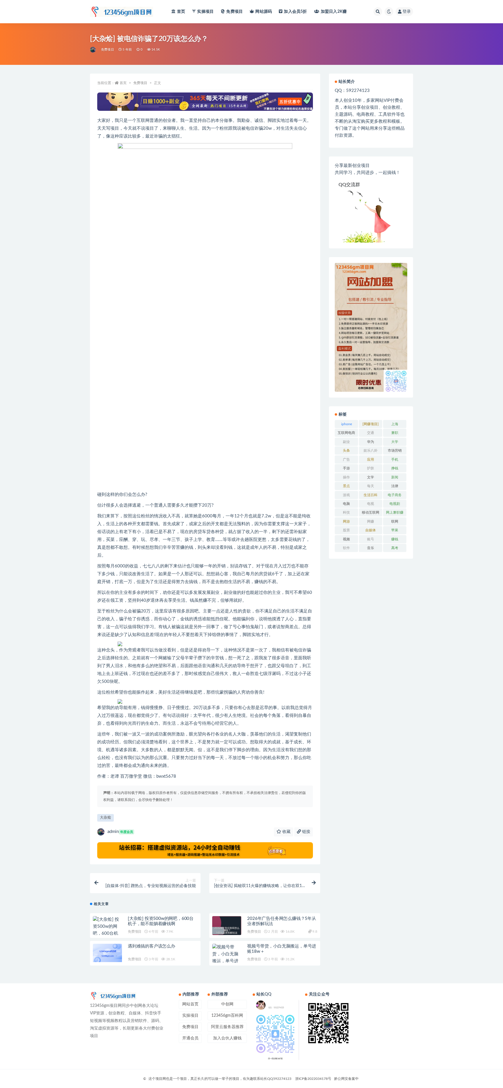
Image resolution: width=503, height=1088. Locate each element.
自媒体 (370, 530)
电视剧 (394, 503)
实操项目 (205, 12)
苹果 (394, 530)
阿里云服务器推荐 (227, 1027)
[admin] (93, 50)
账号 (370, 539)
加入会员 (295, 12)
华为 (370, 442)
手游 (346, 468)
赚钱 (394, 539)
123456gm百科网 (227, 1016)
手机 (394, 459)
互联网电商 (346, 433)
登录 (407, 12)
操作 (346, 477)
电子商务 (395, 495)
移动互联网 (370, 512)
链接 (305, 832)
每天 (370, 486)
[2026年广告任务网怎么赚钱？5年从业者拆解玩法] (226, 930)
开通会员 (190, 1038)
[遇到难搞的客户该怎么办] (107, 953)
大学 (394, 442)
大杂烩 (105, 818)
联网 (394, 521)
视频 (346, 539)
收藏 (286, 832)
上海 (394, 424)
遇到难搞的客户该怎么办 (151, 946)
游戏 (346, 495)
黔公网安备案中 (346, 1078)
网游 (346, 521)
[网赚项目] (370, 424)
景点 (346, 486)
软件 (346, 548)
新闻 (394, 477)
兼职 (394, 433)
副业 (346, 442)
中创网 (227, 1004)
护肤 (370, 468)
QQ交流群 (349, 184)
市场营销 (395, 450)
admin (120, 831)
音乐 (370, 548)
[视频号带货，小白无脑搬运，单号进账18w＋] (226, 958)
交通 (370, 433)
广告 (346, 459)
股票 (346, 530)
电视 (370, 503)
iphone (346, 424)
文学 (370, 477)
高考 (394, 548)
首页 (181, 12)
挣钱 (394, 468)
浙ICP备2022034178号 (313, 1078)
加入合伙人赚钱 (227, 1038)
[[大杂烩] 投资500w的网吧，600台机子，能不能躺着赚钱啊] (107, 933)
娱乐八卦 (371, 450)
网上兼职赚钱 (394, 514)
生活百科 (371, 495)
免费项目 (234, 12)
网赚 (370, 521)
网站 (263, 12)
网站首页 (190, 1004)
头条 (346, 450)
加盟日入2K (334, 12)
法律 (394, 486)
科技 (346, 512)
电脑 (346, 503)
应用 (370, 459)
